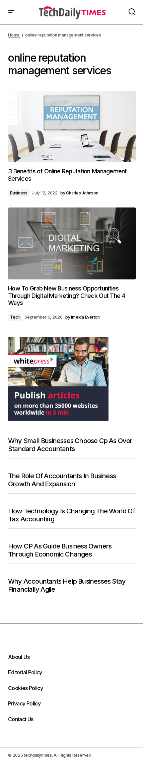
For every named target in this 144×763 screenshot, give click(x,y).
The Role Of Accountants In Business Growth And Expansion (62, 480)
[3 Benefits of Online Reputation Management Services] (72, 127)
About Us (18, 657)
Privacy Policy (24, 703)
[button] (11, 12)
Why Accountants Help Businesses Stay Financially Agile (67, 585)
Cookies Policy (25, 688)
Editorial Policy (25, 672)
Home (14, 34)
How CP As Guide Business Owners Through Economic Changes (60, 550)
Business (18, 192)
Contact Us (20, 719)
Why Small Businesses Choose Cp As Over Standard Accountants (70, 445)
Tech (15, 317)
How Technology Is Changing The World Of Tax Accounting (71, 515)
